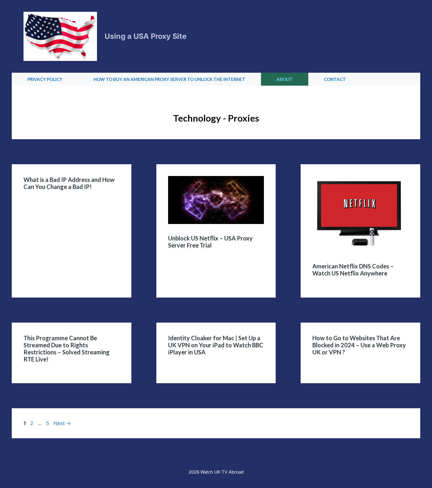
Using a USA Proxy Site (146, 36)
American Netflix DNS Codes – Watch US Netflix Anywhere (353, 270)
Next (62, 423)
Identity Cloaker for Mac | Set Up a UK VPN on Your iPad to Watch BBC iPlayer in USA (215, 345)
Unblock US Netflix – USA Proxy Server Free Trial (210, 242)
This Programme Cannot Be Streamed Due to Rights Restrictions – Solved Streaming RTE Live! (67, 348)
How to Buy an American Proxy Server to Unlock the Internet (169, 79)
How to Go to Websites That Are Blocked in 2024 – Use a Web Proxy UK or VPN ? (359, 345)
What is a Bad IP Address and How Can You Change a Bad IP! (69, 183)
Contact (335, 79)
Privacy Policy (44, 79)
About (285, 79)
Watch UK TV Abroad (222, 472)
